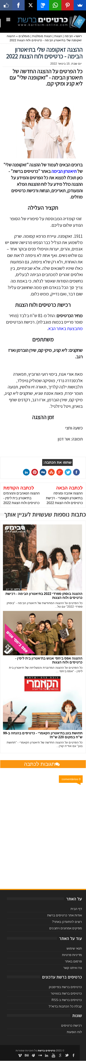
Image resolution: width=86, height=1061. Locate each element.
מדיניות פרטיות (72, 955)
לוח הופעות (74, 1032)
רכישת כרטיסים (71, 1025)
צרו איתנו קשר (72, 968)
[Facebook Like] (6, 5)
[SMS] (43, 5)
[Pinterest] (67, 5)
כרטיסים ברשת (46, 1050)
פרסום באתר (73, 961)
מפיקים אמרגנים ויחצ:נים (65, 928)
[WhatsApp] (55, 5)
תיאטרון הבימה (64, 171)
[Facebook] (18, 5)
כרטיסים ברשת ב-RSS (67, 1000)
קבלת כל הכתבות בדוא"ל (65, 1006)
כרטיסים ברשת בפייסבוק (65, 987)
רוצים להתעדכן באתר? (67, 921)
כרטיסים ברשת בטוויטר (66, 993)
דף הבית (76, 909)
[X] (31, 5)
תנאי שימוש (74, 948)
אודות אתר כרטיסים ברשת (64, 915)
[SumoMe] (80, 5)
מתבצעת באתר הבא (65, 328)
